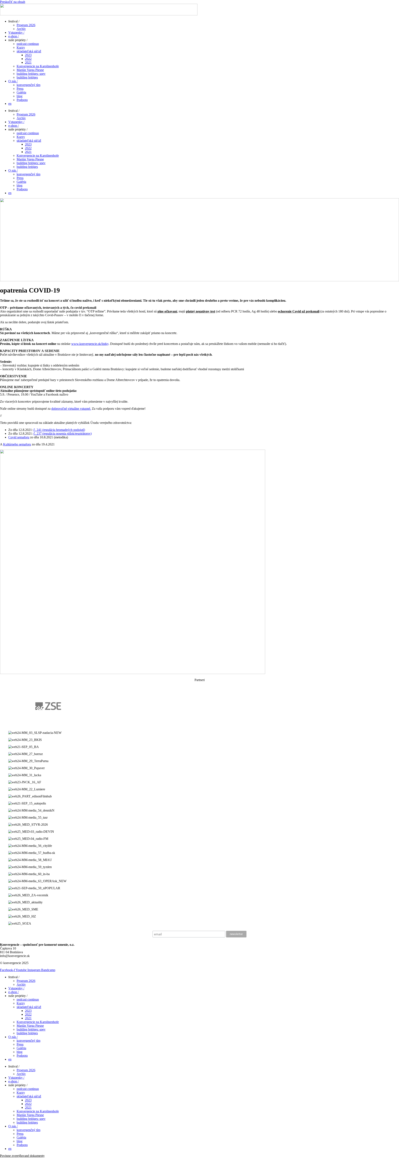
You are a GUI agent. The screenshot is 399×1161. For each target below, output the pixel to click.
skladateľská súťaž (29, 51)
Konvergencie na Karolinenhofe (38, 66)
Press (20, 88)
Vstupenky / (16, 32)
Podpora (22, 100)
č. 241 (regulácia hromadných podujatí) (59, 430)
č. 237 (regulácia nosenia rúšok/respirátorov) (62, 433)
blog (19, 96)
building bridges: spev (31, 73)
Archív (21, 29)
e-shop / (13, 36)
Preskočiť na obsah (12, 2)
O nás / (13, 81)
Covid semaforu (18, 437)
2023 (28, 55)
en (9, 103)
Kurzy (21, 47)
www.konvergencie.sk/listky (89, 344)
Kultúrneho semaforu (17, 444)
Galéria (21, 92)
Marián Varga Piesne (30, 70)
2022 (28, 58)
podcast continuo (28, 44)
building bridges (27, 77)
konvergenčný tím (28, 85)
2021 (28, 62)
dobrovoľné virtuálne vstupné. (71, 408)
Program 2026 (26, 25)
